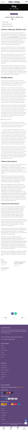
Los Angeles (3, 415)
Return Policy (3, 372)
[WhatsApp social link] (15, 313)
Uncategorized (16, 8)
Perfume (2, 345)
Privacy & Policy (4, 365)
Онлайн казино (5, 22)
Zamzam (3, 348)
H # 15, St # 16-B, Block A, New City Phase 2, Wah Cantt (12, 337)
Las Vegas (3, 419)
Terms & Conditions (5, 369)
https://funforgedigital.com (14, 37)
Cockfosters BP (4, 412)
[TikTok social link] (12, 393)
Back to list (14, 317)
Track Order (3, 374)
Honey (2, 357)
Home (10, 8)
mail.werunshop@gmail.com (9, 339)
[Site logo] (14, 1)
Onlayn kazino (4, 261)
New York (3, 408)
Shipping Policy (4, 367)
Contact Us (3, 376)
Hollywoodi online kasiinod (7, 26)
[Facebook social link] (12, 313)
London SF (3, 410)
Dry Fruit (2, 352)
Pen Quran (3, 354)
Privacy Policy (20, 387)
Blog (2, 378)
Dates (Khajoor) (4, 350)
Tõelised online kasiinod (7, 24)
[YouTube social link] (10, 393)
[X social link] (5, 393)
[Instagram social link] (7, 393)
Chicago (2, 417)
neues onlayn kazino (5, 268)
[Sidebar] (1, 130)
